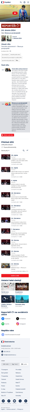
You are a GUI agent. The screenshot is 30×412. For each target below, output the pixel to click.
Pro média (18, 369)
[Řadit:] (27, 150)
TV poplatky (4, 376)
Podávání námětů (20, 389)
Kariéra (18, 386)
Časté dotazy (19, 392)
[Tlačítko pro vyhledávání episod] (23, 150)
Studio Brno (19, 376)
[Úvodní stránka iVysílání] (6, 2)
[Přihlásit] (24, 2)
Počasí (3, 386)
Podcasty (3, 382)
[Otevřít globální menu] (28, 2)
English (3, 409)
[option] (5, 364)
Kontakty (18, 395)
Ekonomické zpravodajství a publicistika (12, 57)
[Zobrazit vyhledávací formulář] (21, 2)
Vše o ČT (3, 395)
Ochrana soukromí (11, 409)
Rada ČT (18, 382)
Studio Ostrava (20, 379)
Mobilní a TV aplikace (7, 392)
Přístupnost (20, 409)
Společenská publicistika (8, 60)
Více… (17, 60)
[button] (15, 13)
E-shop (3, 389)
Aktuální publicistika (15, 54)
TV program (4, 369)
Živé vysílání (4, 373)
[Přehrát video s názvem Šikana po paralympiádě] (15, 13)
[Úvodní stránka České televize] (8, 342)
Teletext (3, 379)
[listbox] (15, 364)
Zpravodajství (5, 54)
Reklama (18, 373)
